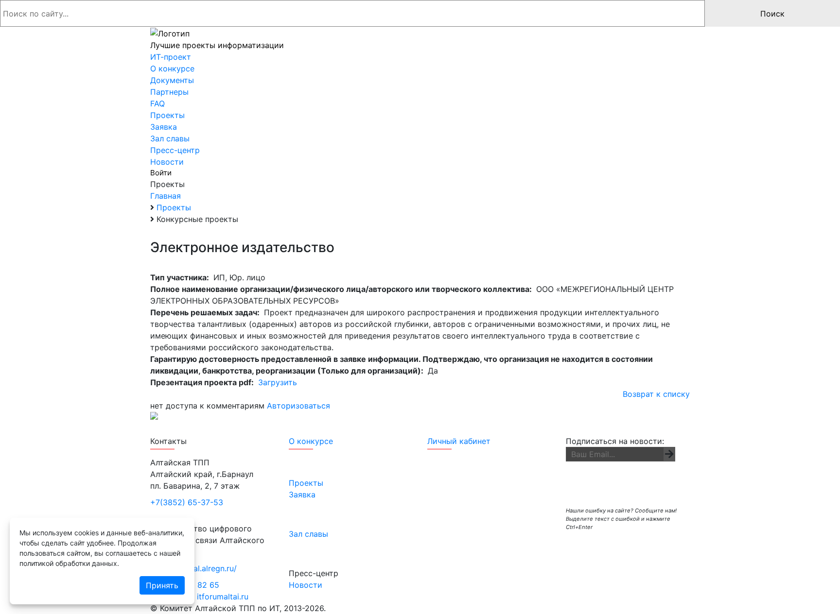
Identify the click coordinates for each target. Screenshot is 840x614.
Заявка (302, 494)
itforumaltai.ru (222, 596)
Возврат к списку (656, 394)
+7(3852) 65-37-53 (186, 502)
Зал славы (308, 534)
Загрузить (277, 382)
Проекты (306, 483)
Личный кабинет (458, 441)
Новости (305, 585)
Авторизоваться (298, 405)
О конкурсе (311, 441)
